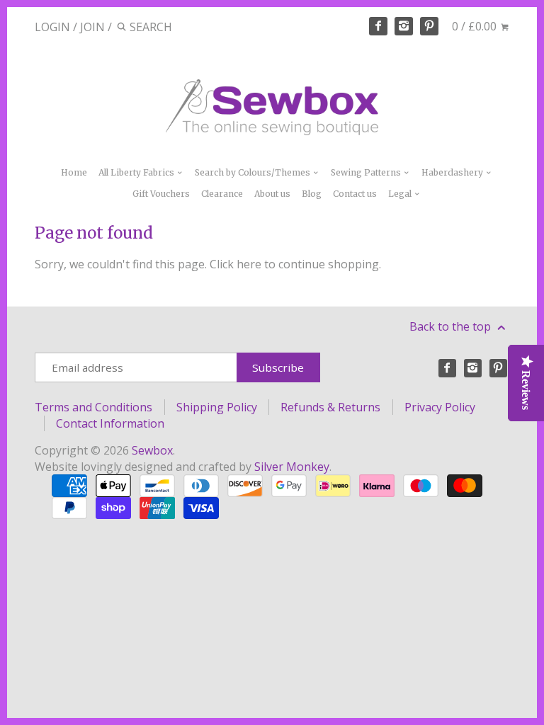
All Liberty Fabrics (137, 172)
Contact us (355, 193)
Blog (312, 193)
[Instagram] (404, 26)
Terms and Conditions (93, 407)
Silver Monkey (291, 466)
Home (74, 172)
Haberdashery (453, 172)
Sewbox (152, 450)
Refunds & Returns (330, 407)
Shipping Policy (216, 407)
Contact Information (110, 423)
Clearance (222, 193)
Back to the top (451, 326)
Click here (235, 264)
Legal (401, 193)
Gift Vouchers (161, 193)
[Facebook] (378, 26)
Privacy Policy (439, 407)
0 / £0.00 (475, 26)
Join (92, 27)
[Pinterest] (429, 26)
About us (272, 193)
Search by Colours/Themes (253, 172)
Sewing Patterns (367, 172)
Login (52, 27)
